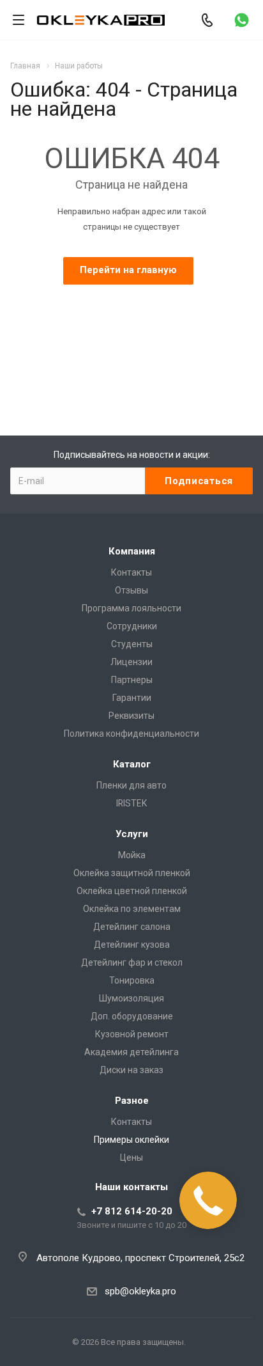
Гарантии (131, 698)
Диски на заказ (131, 1070)
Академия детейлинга (131, 1052)
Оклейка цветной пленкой (132, 891)
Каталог (132, 764)
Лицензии (131, 662)
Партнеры (132, 680)
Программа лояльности (131, 608)
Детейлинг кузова (132, 944)
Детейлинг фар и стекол (132, 962)
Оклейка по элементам (132, 909)
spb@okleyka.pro (140, 1291)
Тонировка (131, 980)
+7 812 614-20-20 (131, 1211)
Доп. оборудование (132, 1016)
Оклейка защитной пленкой (131, 873)
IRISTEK (131, 803)
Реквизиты (131, 715)
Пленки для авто (131, 785)
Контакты (131, 572)
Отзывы (131, 590)
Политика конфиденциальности (131, 733)
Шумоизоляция (131, 998)
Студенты (132, 644)
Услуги (132, 834)
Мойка (132, 855)
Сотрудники (132, 626)
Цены (131, 1157)
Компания (132, 551)
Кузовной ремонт (132, 1034)
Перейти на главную (128, 270)
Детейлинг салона (131, 927)
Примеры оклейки (131, 1139)
